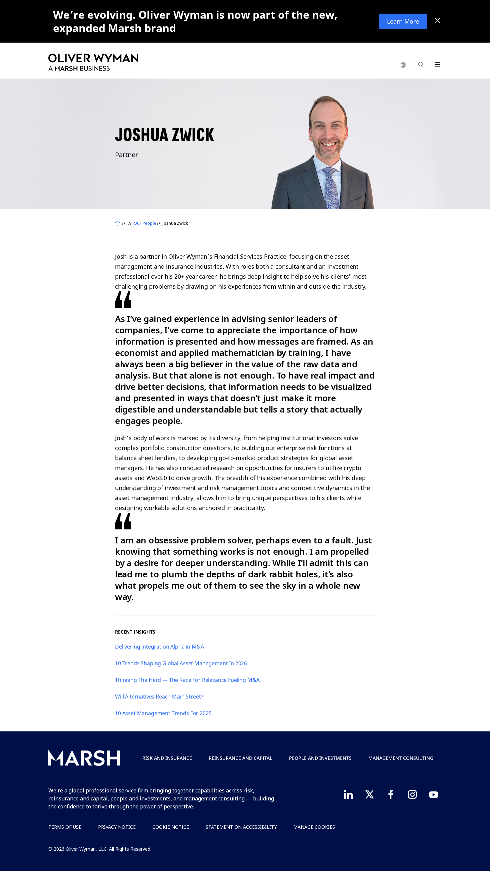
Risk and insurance (167, 758)
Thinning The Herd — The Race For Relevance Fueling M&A (187, 680)
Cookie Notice (170, 827)
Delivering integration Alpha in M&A (159, 646)
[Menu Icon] (436, 63)
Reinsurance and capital (240, 758)
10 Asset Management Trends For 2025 (163, 713)
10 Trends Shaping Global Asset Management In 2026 (181, 663)
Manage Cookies (314, 827)
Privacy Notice (117, 827)
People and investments (320, 758)
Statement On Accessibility (241, 827)
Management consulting (400, 758)
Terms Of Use (64, 827)
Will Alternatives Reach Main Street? (159, 696)
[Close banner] (437, 21)
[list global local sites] (403, 65)
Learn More (403, 21)
